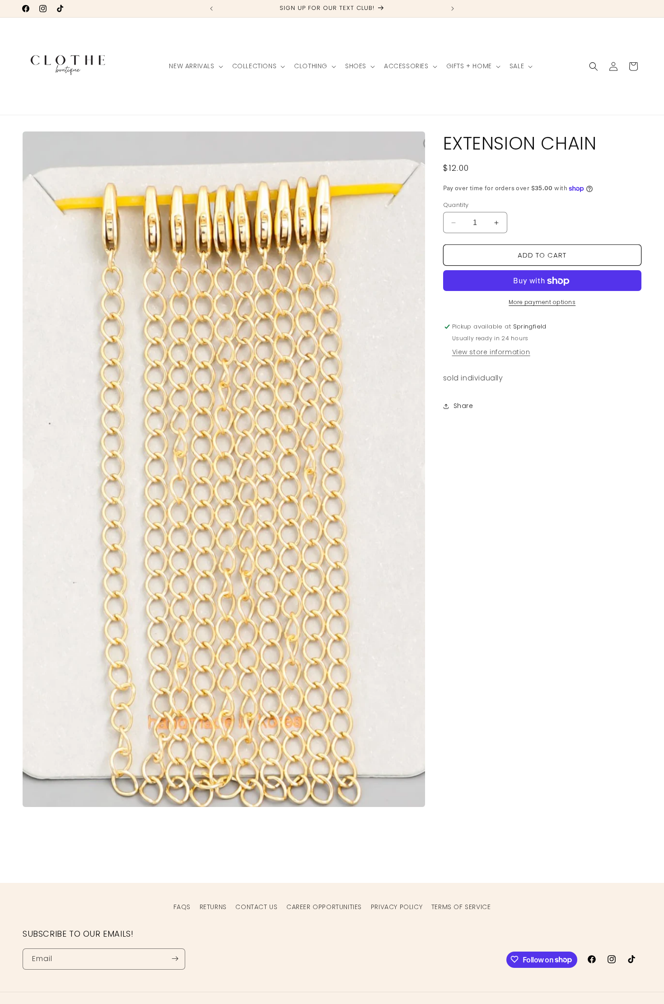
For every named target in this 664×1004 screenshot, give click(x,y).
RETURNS (213, 906)
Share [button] (463, 406)
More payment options (542, 302)
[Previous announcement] (211, 8)
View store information (491, 352)
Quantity (456, 205)
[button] (195, 65)
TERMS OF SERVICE (461, 906)
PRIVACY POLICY (396, 906)
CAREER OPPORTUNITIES (324, 906)
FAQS (182, 906)
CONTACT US (256, 906)
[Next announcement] (453, 8)
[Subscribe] (175, 958)
